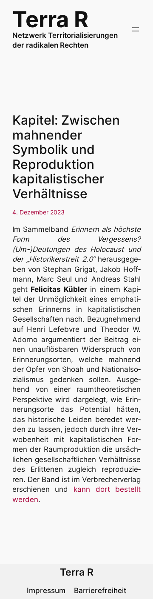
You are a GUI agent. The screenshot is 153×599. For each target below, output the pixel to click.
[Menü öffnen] (135, 29)
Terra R (50, 19)
